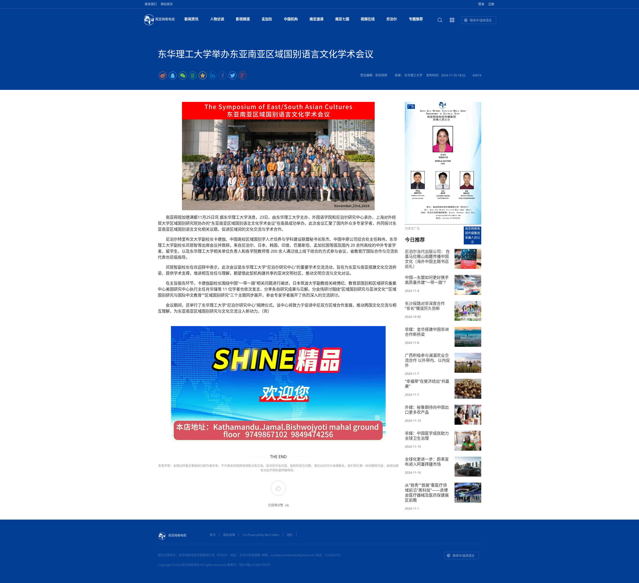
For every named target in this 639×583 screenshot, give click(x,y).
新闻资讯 (191, 18)
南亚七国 (342, 18)
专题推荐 (416, 18)
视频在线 (368, 18)
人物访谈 (217, 18)
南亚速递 (316, 18)
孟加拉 (267, 18)
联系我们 (151, 4)
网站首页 (167, 4)
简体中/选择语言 (481, 20)
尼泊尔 (391, 18)
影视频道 (243, 18)
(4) (287, 505)
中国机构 (291, 18)
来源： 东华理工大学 (408, 75)
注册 (491, 4)
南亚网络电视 (165, 19)
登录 (481, 4)
